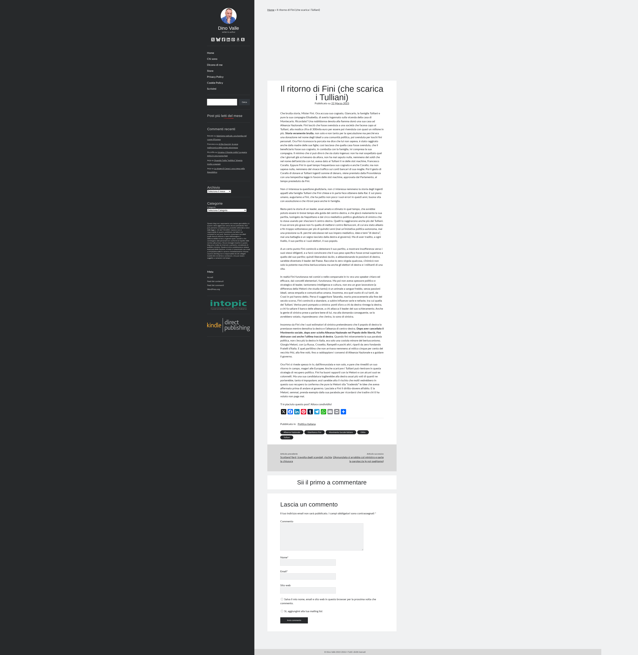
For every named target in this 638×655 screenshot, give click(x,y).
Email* (284, 571)
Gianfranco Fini (314, 432)
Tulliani (287, 437)
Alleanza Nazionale (292, 432)
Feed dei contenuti (215, 281)
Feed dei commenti (215, 285)
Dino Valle (228, 28)
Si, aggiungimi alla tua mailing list (303, 611)
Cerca (244, 102)
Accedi (210, 277)
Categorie (211, 207)
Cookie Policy (215, 83)
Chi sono (212, 59)
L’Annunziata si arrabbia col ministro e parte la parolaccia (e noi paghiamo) (358, 459)
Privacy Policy (215, 77)
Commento (286, 521)
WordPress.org (213, 289)
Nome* (284, 557)
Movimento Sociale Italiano (341, 432)
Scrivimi (211, 89)
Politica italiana (307, 424)
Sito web (285, 585)
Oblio (363, 432)
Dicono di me (214, 65)
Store (210, 71)
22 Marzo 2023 (340, 103)
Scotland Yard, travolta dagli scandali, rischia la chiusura (306, 459)
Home (210, 53)
